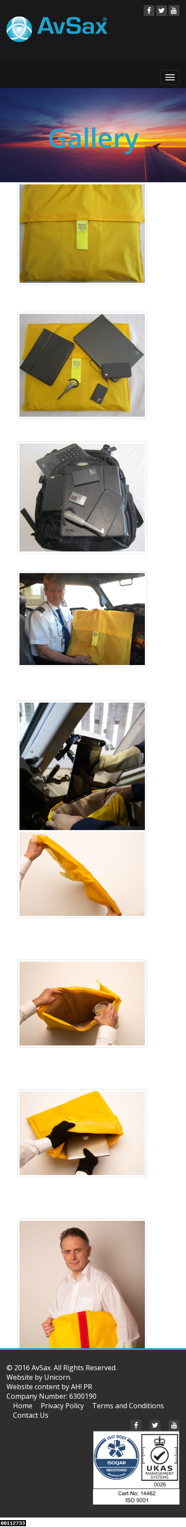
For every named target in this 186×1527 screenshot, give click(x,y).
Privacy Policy (62, 1405)
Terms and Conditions (128, 1405)
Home (22, 1405)
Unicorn (57, 1377)
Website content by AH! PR (49, 1386)
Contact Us (30, 1415)
